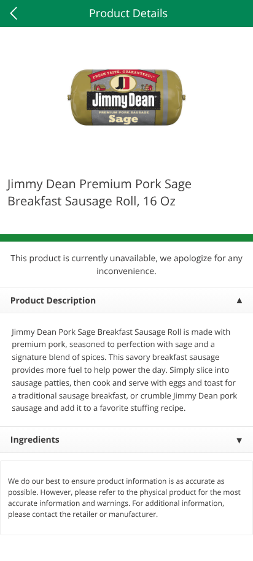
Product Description (53, 301)
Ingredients (35, 440)
